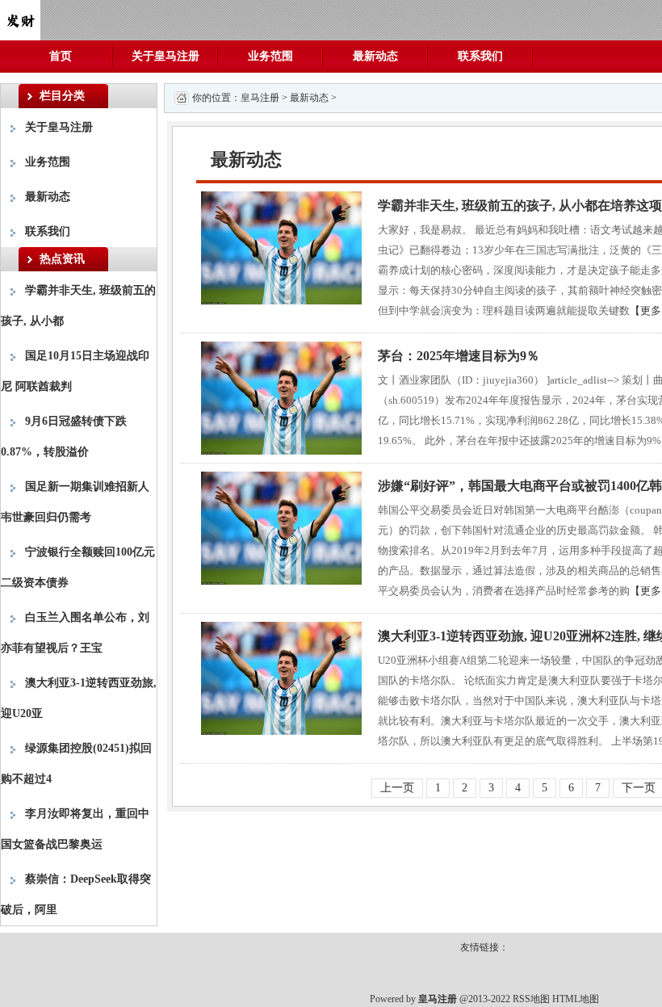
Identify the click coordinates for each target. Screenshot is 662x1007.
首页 (60, 56)
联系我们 (480, 56)
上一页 (397, 788)
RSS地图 (531, 999)
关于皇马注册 (165, 56)
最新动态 (375, 56)
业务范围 (270, 56)
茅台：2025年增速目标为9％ (458, 356)
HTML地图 (575, 999)
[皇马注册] (20, 19)
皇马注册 (260, 97)
